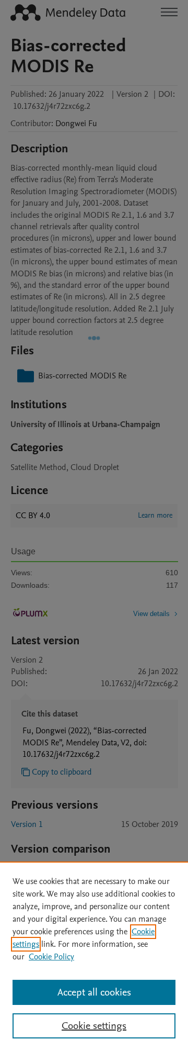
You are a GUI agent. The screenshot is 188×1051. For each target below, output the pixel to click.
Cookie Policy (51, 957)
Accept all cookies (94, 992)
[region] (94, 956)
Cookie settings (94, 1026)
